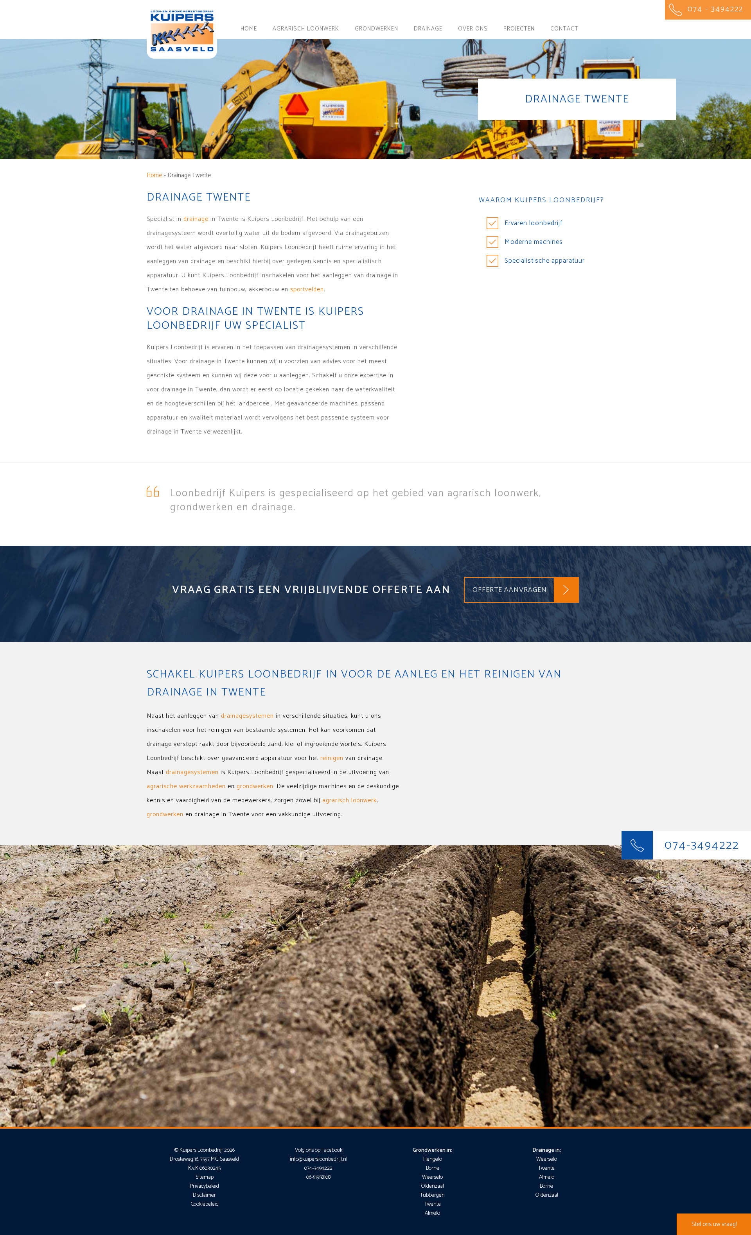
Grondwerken (376, 29)
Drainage (428, 29)
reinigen (331, 758)
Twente (432, 1204)
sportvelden (307, 289)
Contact (564, 29)
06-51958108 (318, 1177)
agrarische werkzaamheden (186, 786)
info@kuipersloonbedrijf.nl (318, 1159)
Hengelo (432, 1159)
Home (249, 29)
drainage (195, 219)
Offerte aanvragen (510, 590)
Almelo (432, 1213)
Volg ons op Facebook (318, 1150)
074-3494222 (702, 845)
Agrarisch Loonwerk (306, 29)
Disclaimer (204, 1195)
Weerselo (432, 1177)
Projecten (519, 29)
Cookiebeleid (204, 1204)
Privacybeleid (204, 1186)
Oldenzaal (432, 1186)
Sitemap (205, 1177)
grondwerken (255, 786)
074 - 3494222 (715, 9)
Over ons (473, 29)
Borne (432, 1168)
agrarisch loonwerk (349, 800)
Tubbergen (432, 1195)
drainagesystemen (247, 716)
